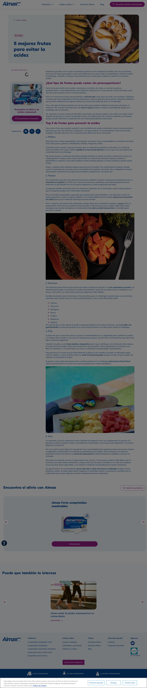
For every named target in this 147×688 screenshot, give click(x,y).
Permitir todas (130, 683)
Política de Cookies (39, 686)
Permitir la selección (96, 683)
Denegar (113, 683)
